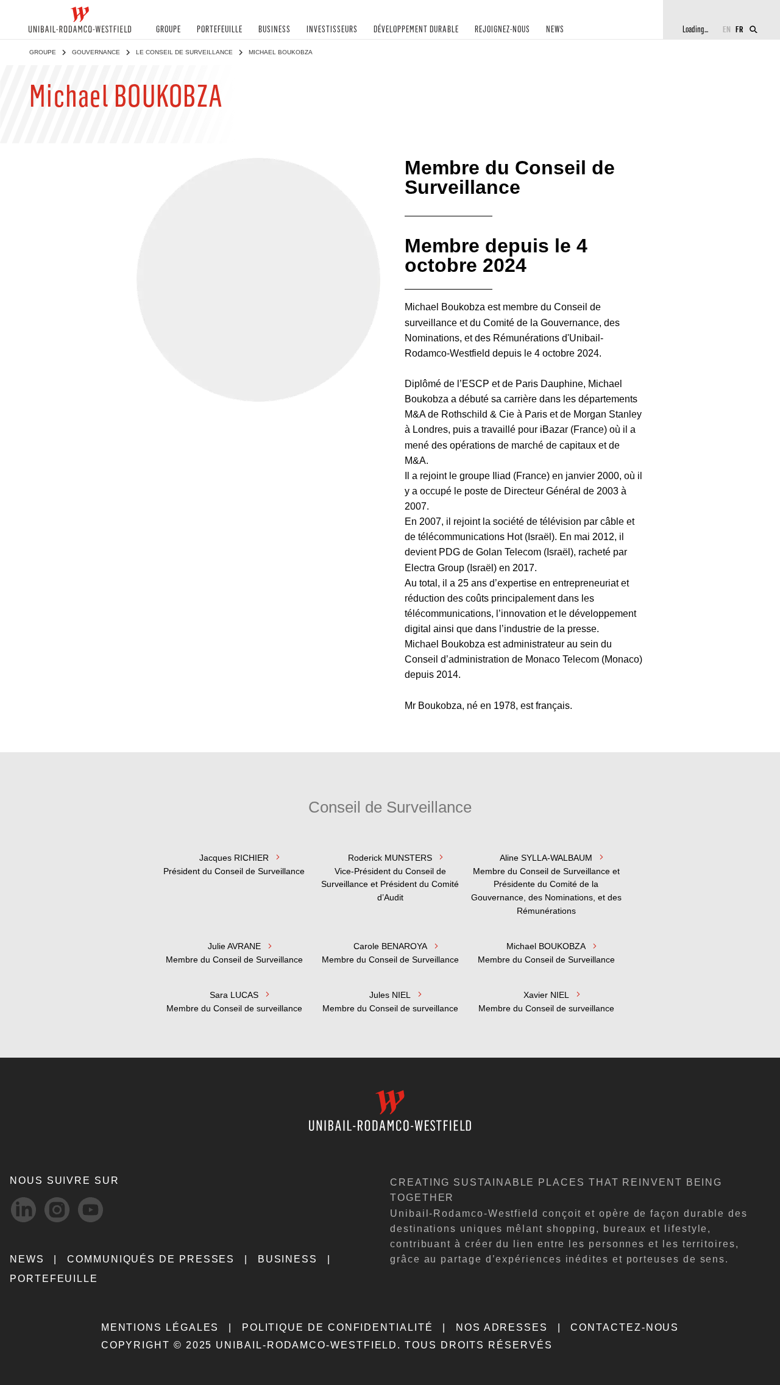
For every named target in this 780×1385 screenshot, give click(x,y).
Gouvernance (96, 52)
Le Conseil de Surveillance (184, 52)
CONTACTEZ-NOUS (624, 1327)
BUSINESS (274, 30)
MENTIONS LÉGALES (160, 1327)
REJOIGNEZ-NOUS (502, 30)
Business (287, 1259)
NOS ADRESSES (502, 1327)
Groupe (42, 52)
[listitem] (234, 883)
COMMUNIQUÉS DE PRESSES (151, 1259)
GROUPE (168, 30)
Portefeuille (54, 1278)
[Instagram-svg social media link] (57, 1209)
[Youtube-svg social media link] (90, 1209)
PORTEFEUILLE (220, 30)
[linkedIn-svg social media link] (23, 1209)
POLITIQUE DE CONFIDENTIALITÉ (337, 1327)
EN (727, 29)
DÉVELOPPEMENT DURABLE (416, 30)
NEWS (555, 30)
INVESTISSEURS (332, 30)
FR (739, 29)
